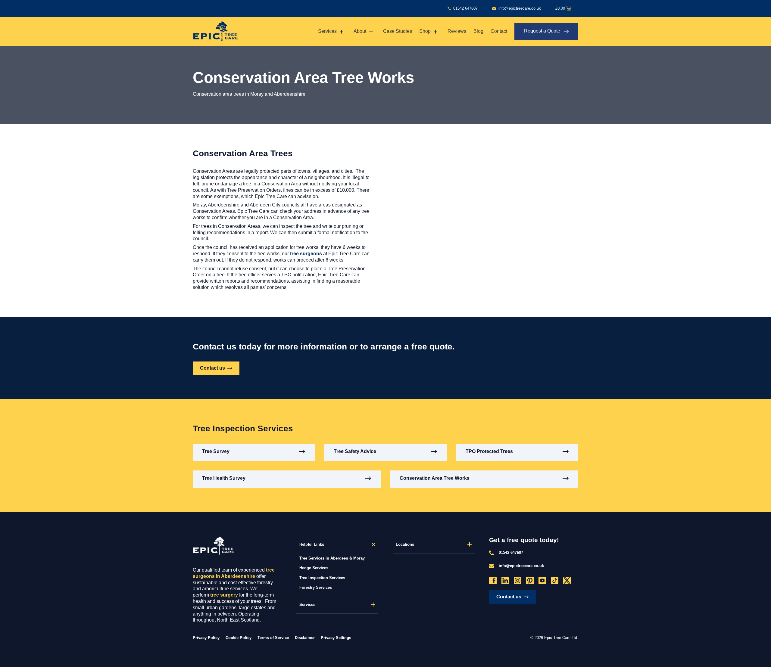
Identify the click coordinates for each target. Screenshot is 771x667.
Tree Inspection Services (322, 577)
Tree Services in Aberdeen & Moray (332, 558)
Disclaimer (305, 637)
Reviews (457, 31)
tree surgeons (306, 253)
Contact (499, 31)
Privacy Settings (336, 638)
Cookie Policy (238, 637)
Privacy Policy (206, 637)
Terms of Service (273, 637)
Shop (425, 31)
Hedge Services (313, 568)
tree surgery (224, 594)
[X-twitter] (567, 580)
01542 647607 (511, 552)
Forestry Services (315, 587)
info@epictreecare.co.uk (521, 565)
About (360, 31)
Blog (478, 31)
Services (327, 31)
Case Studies (397, 31)
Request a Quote (542, 30)
